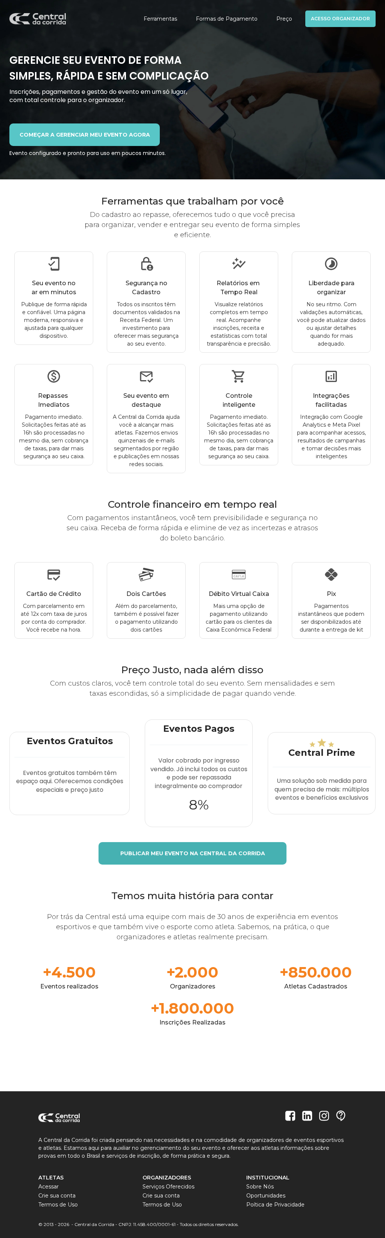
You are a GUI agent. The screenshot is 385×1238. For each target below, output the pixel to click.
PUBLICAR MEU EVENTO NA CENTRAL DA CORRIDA (192, 853)
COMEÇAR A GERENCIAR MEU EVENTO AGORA (85, 134)
